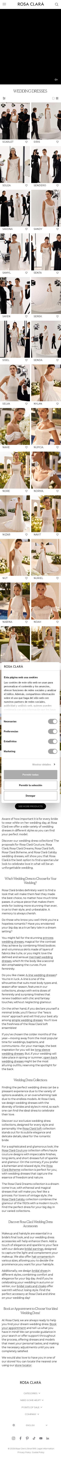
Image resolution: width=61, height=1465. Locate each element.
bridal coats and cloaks (31, 1286)
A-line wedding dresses (41, 975)
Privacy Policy (24, 1452)
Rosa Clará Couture (14, 1150)
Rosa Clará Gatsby (13, 1199)
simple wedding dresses (27, 1020)
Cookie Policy (38, 1452)
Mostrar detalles (41, 764)
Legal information (45, 1448)
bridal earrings (34, 1248)
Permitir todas (30, 774)
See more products (30, 806)
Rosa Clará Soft (32, 1128)
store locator (23, 1365)
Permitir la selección (30, 785)
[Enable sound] (56, 80)
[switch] (52, 731)
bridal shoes (39, 1270)
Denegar (30, 795)
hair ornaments (42, 1256)
